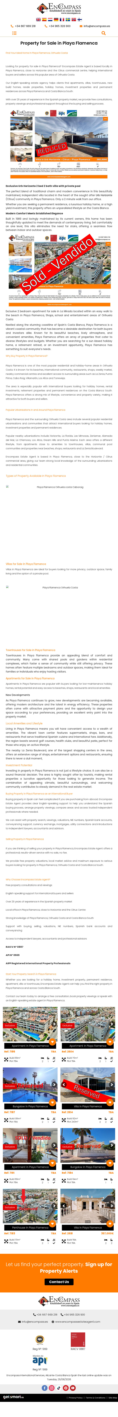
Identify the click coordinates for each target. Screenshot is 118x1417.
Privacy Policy (75, 1397)
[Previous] (64, 1085)
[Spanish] (44, 20)
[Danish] (79, 20)
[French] (62, 20)
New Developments (18, 695)
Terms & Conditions (95, 1397)
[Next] (54, 1024)
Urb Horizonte (104, 195)
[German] (56, 20)
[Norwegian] (74, 20)
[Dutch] (50, 20)
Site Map (113, 1397)
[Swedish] (68, 20)
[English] (38, 20)
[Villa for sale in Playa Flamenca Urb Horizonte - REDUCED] (59, 182)
